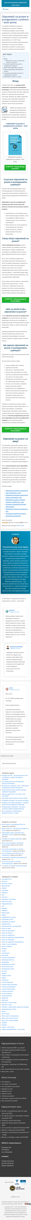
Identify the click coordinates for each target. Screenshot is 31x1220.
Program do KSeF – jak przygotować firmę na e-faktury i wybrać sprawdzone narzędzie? (15, 777)
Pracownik (5, 955)
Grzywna (4, 897)
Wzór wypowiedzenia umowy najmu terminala (15, 1069)
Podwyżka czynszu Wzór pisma (11, 1120)
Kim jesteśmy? (6, 1082)
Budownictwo (6, 886)
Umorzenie (5, 980)
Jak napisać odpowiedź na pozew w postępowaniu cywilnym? (13, 74)
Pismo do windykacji (8, 939)
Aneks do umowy (7, 883)
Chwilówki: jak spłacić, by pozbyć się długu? (15, 800)
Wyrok (4, 1011)
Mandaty (4, 908)
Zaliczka (4, 1025)
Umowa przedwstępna (8, 987)
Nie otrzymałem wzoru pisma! (11, 1086)
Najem (4, 915)
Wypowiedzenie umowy (9, 1009)
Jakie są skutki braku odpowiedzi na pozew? (13, 70)
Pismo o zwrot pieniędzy (9, 944)
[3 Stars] (5, 522)
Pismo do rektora (7, 933)
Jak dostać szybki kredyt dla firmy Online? (15, 798)
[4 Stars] (6, 522)
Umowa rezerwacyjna (8, 989)
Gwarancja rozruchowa (9, 899)
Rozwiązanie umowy (8, 969)
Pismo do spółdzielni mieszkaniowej (13, 937)
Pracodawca (5, 953)
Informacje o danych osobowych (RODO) (14, 1098)
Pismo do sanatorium (8, 935)
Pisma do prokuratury (8, 930)
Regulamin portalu (7, 1089)
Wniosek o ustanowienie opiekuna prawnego (15, 1007)
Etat (3, 895)
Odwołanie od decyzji (8, 922)
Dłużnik (4, 888)
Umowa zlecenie (7, 993)
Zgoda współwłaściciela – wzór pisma (13, 1029)
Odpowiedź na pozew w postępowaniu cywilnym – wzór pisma (15, 61)
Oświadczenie (6, 924)
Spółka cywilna (6, 975)
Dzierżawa (5, 890)
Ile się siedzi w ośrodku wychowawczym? (14, 857)
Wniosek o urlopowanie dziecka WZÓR (13, 1130)
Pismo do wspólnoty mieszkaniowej (12, 942)
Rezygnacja (5, 962)
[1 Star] (2, 522)
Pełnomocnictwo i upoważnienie (11, 926)
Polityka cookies (7, 1093)
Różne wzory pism (7, 966)
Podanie (4, 948)
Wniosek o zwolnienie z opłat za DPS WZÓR (15, 1137)
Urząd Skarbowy (7, 996)
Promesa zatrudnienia (8, 957)
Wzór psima (20, 525)
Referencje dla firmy (8, 960)
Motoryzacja (5, 913)
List (3, 906)
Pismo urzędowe (7, 946)
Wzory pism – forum (8, 1071)
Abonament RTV (7, 879)
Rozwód (4, 971)
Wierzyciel (5, 1000)
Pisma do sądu (6, 928)
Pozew (4, 951)
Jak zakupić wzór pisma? (9, 1084)
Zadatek (4, 1022)
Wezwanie (5, 998)
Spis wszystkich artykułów (10, 1101)
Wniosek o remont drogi (9, 1002)
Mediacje (4, 910)
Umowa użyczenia (7, 991)
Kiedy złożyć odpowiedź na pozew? (13, 67)
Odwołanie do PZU (7, 919)
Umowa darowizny (7, 982)
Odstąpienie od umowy (9, 917)
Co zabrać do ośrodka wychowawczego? (14, 866)
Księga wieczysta (7, 904)
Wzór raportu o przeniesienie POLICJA (13, 824)
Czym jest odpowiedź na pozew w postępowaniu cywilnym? (13, 64)
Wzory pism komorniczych (10, 1018)
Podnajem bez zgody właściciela (12, 839)
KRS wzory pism (7, 901)
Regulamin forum (7, 1091)
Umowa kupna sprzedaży (9, 984)
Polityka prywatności (8, 1096)
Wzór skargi (5, 1013)
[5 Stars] (7, 522)
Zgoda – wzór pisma (8, 1027)
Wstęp (5, 59)
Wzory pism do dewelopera (10, 1016)
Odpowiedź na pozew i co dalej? (12, 76)
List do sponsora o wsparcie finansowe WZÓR (15, 1127)
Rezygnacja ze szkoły (8, 964)
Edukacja (4, 892)
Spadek (4, 973)
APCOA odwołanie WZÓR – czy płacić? (13, 1048)
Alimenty (4, 881)
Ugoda (4, 978)
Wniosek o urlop (7, 1004)
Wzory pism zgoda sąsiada (10, 1020)
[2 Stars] (3, 522)
